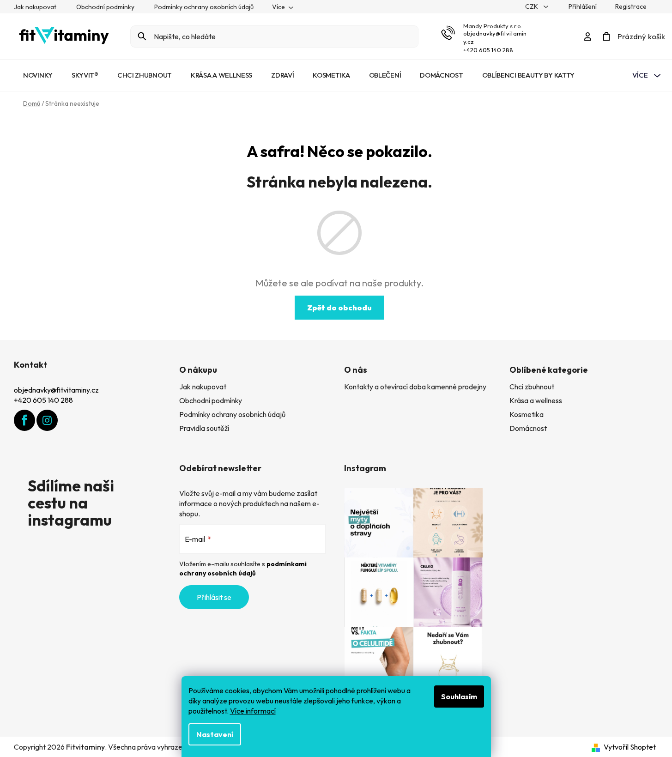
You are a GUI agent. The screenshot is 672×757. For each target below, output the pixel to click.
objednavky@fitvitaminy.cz (56, 389)
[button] (646, 731)
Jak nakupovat (35, 7)
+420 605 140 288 (488, 50)
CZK (532, 6)
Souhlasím (459, 696)
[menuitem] (38, 75)
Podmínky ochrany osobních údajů (204, 7)
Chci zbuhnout (531, 386)
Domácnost (528, 428)
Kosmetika (526, 414)
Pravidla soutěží (204, 428)
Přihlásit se (214, 597)
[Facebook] (24, 420)
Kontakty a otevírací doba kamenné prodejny (415, 386)
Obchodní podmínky (105, 7)
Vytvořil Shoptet (630, 746)
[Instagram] (47, 420)
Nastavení (214, 734)
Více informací (253, 710)
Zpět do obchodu (339, 307)
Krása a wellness (535, 400)
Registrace (631, 6)
